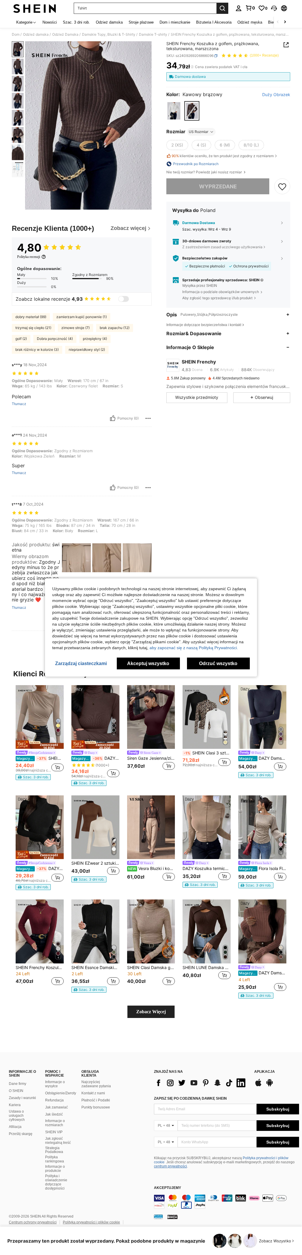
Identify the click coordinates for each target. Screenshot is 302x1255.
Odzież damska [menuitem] (109, 22)
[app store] (258, 1085)
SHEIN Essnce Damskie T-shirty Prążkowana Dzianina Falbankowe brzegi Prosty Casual (95, 967)
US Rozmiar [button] (198, 131)
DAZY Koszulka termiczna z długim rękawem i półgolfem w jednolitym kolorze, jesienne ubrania (207, 868)
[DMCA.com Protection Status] (172, 1217)
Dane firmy (17, 1084)
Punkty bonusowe (95, 1107)
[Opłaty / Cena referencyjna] (192, 67)
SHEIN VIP (54, 1132)
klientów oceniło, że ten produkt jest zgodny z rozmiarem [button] (223, 156)
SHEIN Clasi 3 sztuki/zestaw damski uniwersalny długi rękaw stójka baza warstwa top (207, 753)
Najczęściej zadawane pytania (96, 1084)
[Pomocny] (112, 418)
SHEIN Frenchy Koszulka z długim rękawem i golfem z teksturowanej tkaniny (40, 967)
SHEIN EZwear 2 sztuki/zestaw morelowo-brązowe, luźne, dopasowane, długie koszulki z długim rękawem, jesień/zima (95, 863)
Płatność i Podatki (95, 1100)
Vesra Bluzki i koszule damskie (151, 868)
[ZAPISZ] (282, 186)
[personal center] (238, 8)
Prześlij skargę (20, 1134)
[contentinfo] (226, 1202)
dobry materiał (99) (30, 317)
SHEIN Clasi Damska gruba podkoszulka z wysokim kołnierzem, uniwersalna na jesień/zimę (151, 967)
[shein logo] (34, 8)
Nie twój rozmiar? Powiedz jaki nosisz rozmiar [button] (204, 172)
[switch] (123, 299)
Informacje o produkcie (55, 1168)
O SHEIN (16, 1091)
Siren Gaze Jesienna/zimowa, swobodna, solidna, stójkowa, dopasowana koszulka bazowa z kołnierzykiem (151, 758)
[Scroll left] (278, 22)
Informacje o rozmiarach (55, 1123)
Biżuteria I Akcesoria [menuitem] (214, 22)
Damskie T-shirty (153, 34)
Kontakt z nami (93, 1093)
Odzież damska (36, 34)
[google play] (269, 1085)
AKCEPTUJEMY (167, 1188)
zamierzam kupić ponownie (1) (81, 317)
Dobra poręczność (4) (55, 338)
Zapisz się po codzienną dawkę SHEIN (190, 1098)
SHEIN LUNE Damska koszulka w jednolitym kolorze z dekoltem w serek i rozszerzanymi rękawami (207, 967)
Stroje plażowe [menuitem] (141, 22)
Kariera (15, 1105)
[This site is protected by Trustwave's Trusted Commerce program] (158, 1217)
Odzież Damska (65, 34)
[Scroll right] (285, 22)
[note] (40, 744)
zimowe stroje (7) (75, 327)
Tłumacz (19, 404)
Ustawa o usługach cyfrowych (17, 1115)
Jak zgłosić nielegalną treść (58, 1140)
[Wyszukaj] (222, 8)
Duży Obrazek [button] (276, 94)
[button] (274, 8)
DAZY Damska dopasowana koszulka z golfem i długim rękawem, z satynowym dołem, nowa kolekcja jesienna (262, 973)
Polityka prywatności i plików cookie (91, 1222)
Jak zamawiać (56, 1107)
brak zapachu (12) (114, 327)
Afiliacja (15, 1127)
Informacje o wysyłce (55, 1084)
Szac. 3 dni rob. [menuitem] (76, 22)
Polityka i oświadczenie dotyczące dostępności (56, 1182)
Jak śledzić (54, 1114)
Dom (15, 34)
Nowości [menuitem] (49, 22)
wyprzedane (218, 186)
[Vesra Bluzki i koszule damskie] (151, 827)
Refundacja (54, 1100)
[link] (250, 7)
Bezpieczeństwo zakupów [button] (204, 258)
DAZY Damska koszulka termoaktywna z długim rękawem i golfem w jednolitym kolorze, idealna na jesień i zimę (95, 758)
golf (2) (21, 338)
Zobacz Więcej (151, 1011)
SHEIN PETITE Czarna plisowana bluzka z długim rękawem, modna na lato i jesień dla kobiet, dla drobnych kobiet (40, 758)
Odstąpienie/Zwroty (60, 1093)
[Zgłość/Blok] (148, 418)
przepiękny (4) (95, 338)
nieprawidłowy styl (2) (87, 349)
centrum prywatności (170, 1166)
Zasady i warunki (22, 1098)
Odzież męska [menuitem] (249, 22)
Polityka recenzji (28, 257)
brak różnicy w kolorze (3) (37, 349)
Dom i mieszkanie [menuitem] (175, 22)
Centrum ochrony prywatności (33, 1222)
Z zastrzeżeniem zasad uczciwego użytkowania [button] (222, 247)
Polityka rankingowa (54, 1159)
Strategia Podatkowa (54, 1150)
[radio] (173, 110)
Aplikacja (264, 1072)
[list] (201, 1082)
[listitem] (39, 732)
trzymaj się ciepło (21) (33, 327)
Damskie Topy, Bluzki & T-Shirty (108, 34)
